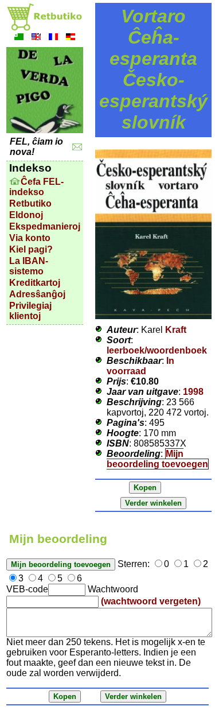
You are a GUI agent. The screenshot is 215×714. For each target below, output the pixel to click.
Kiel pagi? (31, 249)
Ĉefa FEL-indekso (36, 187)
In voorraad (140, 366)
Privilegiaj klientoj (30, 311)
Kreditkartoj (34, 283)
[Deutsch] (70, 38)
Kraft (175, 330)
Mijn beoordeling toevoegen (157, 459)
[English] (36, 38)
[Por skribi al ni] (77, 147)
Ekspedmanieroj (44, 226)
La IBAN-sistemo (28, 266)
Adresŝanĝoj (37, 294)
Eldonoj (26, 215)
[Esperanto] (18, 38)
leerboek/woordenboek (157, 350)
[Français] (53, 38)
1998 (193, 392)
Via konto (29, 238)
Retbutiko (30, 203)
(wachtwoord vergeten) (151, 601)
